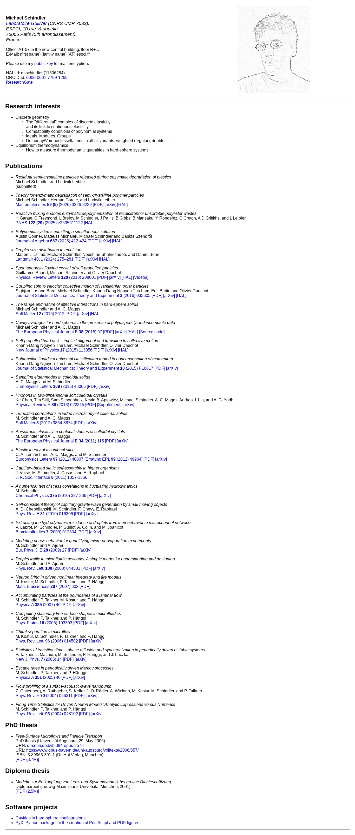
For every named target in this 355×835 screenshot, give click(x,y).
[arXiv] (110, 204)
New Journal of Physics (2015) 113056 (54, 350)
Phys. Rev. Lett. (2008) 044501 (48, 568)
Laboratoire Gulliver (26, 23)
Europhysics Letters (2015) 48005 (51, 386)
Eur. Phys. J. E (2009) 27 (41, 550)
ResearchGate (19, 82)
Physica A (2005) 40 (38, 677)
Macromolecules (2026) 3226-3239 (54, 204)
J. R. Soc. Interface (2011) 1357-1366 (51, 477)
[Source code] (152, 332)
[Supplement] (109, 404)
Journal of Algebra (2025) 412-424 (51, 241)
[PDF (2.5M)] (27, 791)
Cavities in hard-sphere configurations (51, 818)
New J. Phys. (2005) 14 (39, 659)
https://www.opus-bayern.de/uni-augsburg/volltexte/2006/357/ (82, 750)
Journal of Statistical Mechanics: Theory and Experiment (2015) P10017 (84, 368)
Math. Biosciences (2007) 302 (47, 586)
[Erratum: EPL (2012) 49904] (113, 459)
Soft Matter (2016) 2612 (40, 314)
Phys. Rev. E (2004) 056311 (44, 695)
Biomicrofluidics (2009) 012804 (46, 532)
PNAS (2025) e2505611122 (49, 223)
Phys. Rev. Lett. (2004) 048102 (47, 714)
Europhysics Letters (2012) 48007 (49, 459)
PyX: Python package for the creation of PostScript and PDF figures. (78, 822)
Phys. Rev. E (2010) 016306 (44, 514)
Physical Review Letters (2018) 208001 (56, 277)
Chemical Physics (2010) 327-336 (51, 495)
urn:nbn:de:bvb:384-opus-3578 (55, 745)
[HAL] (122, 204)
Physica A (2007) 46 (38, 604)
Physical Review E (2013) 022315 (50, 404)
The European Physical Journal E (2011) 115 (60, 441)
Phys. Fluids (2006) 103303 (44, 623)
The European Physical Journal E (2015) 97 (59, 332)
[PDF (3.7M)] (27, 759)
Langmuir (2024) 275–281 (45, 259)
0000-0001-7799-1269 (47, 77)
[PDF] (98, 204)
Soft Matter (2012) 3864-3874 (44, 423)
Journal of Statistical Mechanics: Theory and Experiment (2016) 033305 (83, 295)
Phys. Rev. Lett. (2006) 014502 (47, 641)
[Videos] (140, 277)
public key (43, 63)
